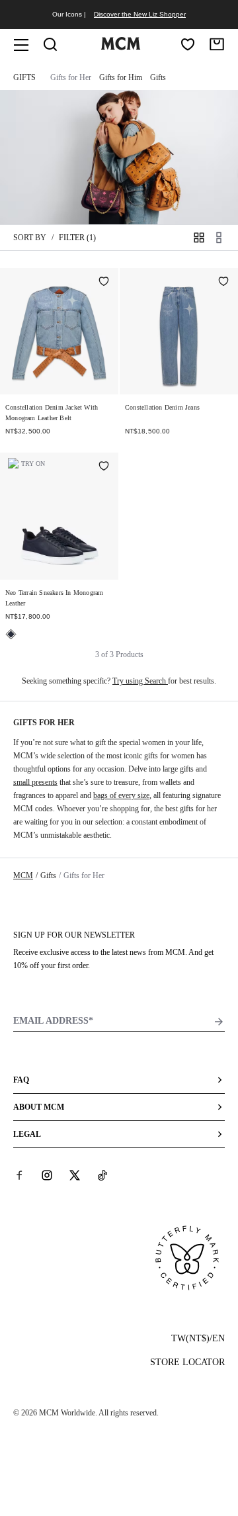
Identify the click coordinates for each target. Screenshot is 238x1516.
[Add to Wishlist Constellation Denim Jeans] (223, 282)
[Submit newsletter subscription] (219, 1022)
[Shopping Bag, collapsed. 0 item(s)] (217, 44)
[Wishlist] (188, 44)
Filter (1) (77, 237)
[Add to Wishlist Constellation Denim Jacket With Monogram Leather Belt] (103, 282)
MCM (23, 875)
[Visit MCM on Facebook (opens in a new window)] (19, 1175)
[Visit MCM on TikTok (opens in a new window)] (102, 1175)
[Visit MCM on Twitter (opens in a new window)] (75, 1175)
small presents (35, 782)
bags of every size (121, 795)
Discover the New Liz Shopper (140, 14)
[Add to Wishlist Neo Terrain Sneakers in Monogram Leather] (103, 467)
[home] (120, 47)
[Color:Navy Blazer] (11, 634)
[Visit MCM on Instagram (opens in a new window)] (47, 1175)
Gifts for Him (120, 77)
